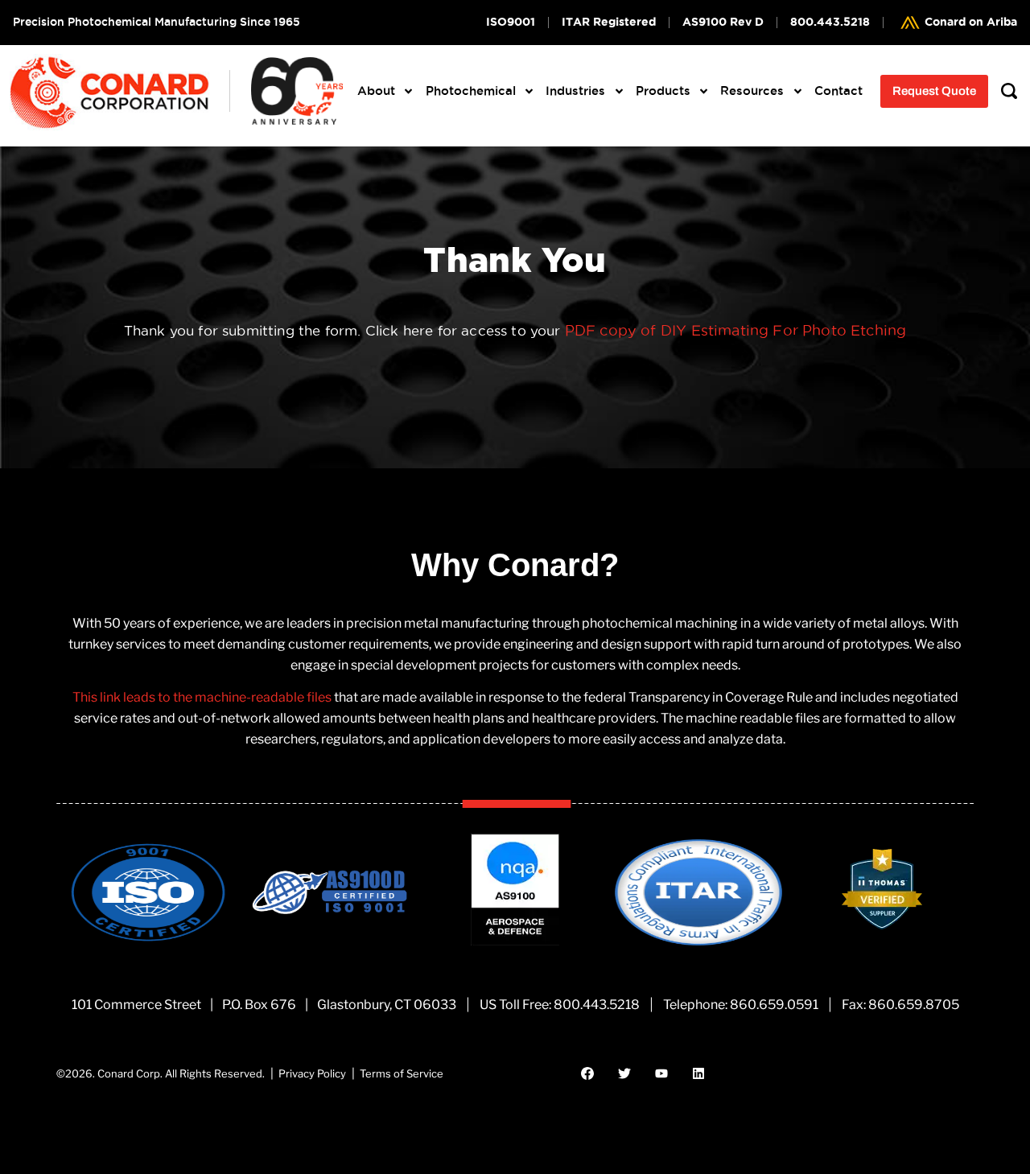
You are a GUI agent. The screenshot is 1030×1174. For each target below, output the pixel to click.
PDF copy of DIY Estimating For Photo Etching (735, 330)
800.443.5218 (597, 1004)
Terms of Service (401, 1073)
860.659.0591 (774, 1004)
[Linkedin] (698, 1073)
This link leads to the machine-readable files (202, 697)
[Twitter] (624, 1073)
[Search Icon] (1009, 91)
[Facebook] (587, 1073)
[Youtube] (661, 1073)
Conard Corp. (130, 1073)
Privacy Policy (312, 1073)
